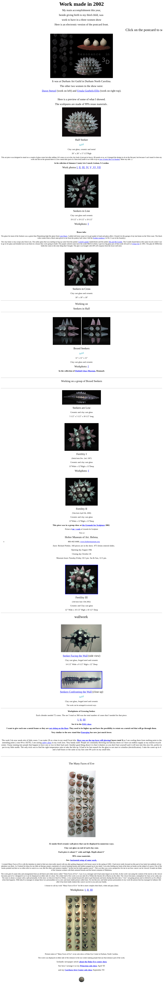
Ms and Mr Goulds (115, 242)
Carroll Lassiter (83, 242)
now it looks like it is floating (109, 159)
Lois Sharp (63, 236)
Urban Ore (135, 244)
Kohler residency (99, 238)
